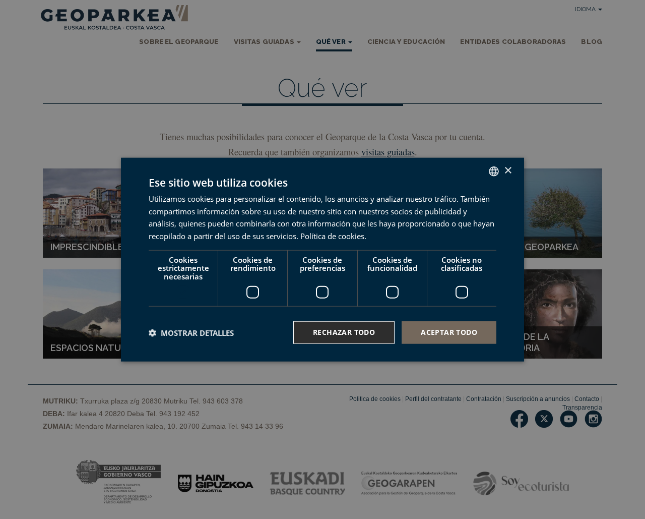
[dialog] (322, 259)
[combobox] (494, 171)
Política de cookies (332, 236)
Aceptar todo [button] (449, 332)
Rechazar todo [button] (344, 332)
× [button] (507, 171)
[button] (191, 332)
